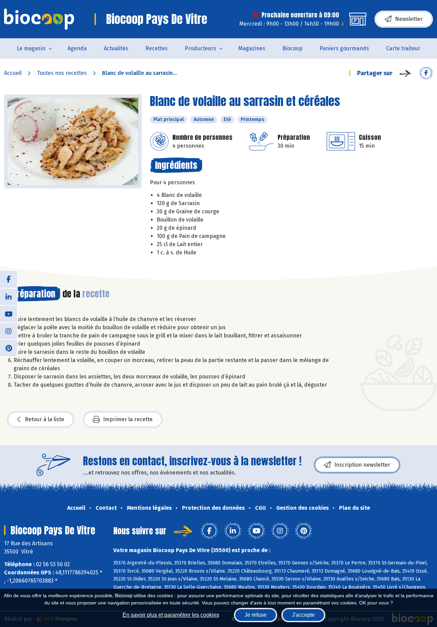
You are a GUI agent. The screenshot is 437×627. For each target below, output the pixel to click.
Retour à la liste (44, 419)
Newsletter (409, 19)
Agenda (77, 48)
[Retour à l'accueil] (39, 19)
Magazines (251, 48)
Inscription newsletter (362, 465)
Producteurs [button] (200, 48)
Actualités (116, 48)
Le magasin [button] (31, 48)
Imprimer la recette (128, 419)
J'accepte (303, 615)
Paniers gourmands (344, 48)
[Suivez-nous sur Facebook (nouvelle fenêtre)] (8, 279)
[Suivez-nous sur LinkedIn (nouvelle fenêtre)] (8, 296)
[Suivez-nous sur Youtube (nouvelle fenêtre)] (8, 313)
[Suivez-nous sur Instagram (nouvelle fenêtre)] (8, 330)
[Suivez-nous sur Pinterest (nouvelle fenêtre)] (8, 347)
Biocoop (292, 48)
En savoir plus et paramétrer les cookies (171, 615)
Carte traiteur (403, 48)
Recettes (156, 48)
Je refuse (255, 615)
